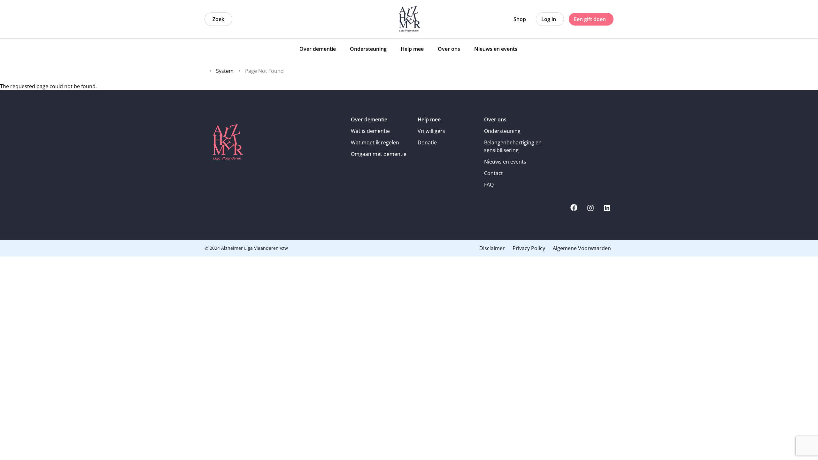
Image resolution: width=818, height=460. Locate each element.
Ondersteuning (502, 130)
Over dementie (369, 119)
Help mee (429, 119)
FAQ (489, 184)
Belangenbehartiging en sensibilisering (513, 146)
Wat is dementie (370, 130)
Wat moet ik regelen (375, 142)
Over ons (495, 119)
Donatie (427, 142)
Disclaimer (492, 248)
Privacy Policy (529, 248)
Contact (493, 173)
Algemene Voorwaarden (582, 248)
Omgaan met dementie (378, 153)
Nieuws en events (505, 161)
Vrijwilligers (431, 130)
